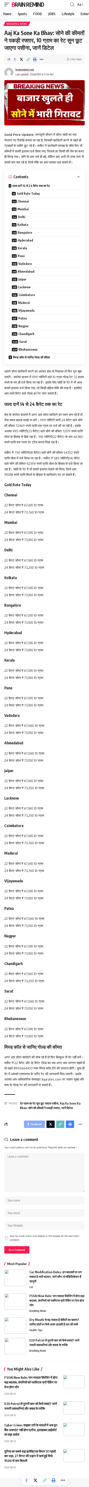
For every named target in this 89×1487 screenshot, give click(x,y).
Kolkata (22, 225)
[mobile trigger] (8, 4)
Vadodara (25, 264)
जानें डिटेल (67, 1108)
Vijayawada (26, 310)
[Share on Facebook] (15, 59)
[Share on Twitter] (21, 59)
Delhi (21, 217)
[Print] (35, 59)
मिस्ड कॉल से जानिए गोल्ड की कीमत (31, 357)
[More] (41, 59)
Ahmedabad (26, 271)
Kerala (22, 248)
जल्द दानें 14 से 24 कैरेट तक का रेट (31, 186)
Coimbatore (27, 295)
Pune (21, 256)
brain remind (28, 4)
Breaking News (16, 24)
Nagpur (23, 326)
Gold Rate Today (28, 193)
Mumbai (23, 209)
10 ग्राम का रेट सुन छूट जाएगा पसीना (39, 1103)
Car (31, 1287)
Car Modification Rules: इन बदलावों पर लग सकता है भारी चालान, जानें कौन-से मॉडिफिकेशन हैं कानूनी (55, 1276)
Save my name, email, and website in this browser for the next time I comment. (44, 1237)
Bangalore (25, 232)
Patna (22, 318)
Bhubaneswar (28, 349)
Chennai (23, 201)
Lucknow (24, 287)
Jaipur (22, 279)
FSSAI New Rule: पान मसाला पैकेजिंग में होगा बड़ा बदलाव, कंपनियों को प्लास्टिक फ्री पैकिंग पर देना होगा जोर (56, 1300)
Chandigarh (26, 334)
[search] (72, 4)
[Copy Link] (28, 59)
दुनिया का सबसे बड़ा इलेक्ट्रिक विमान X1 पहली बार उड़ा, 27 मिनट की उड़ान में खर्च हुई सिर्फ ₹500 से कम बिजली (30, 1456)
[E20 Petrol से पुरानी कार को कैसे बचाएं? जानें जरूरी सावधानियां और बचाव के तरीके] (15, 1346)
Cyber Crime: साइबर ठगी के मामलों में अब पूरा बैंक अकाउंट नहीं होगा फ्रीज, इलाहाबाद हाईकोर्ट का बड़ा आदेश (30, 1430)
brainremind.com (25, 69)
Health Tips (36, 1330)
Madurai (24, 303)
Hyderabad (25, 240)
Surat (23, 341)
